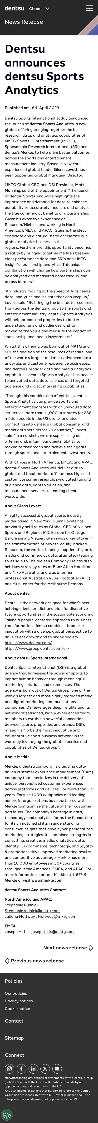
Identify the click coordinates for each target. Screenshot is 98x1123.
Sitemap (14, 1038)
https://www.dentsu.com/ (28, 643)
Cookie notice (17, 1009)
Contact (14, 1021)
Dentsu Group (56, 691)
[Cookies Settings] (7, 1115)
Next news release (65, 948)
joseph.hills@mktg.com (53, 932)
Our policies (16, 994)
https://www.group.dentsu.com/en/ (37, 649)
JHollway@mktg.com (56, 917)
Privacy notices (19, 1001)
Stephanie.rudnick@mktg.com (32, 911)
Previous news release (37, 961)
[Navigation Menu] (89, 8)
